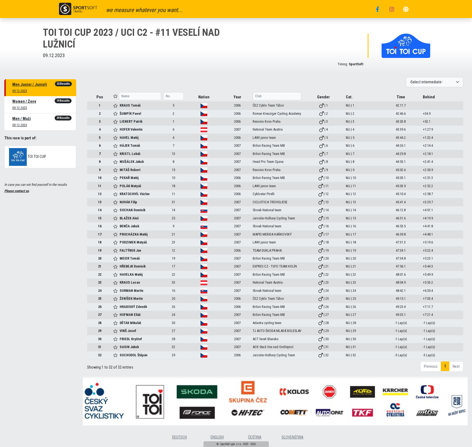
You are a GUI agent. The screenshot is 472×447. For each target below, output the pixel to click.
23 (99, 282)
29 (99, 331)
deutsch (179, 437)
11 (99, 186)
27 (99, 315)
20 (99, 258)
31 (99, 347)
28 (99, 323)
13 (99, 202)
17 (99, 234)
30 (99, 339)
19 (99, 250)
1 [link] (445, 366)
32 (99, 355)
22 (99, 274)
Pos (99, 97)
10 (99, 178)
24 (99, 291)
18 (99, 242)
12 (99, 194)
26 (99, 307)
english (217, 437)
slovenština (292, 437)
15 (99, 218)
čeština (254, 437)
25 (99, 298)
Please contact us (16, 191)
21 (99, 266)
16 (99, 226)
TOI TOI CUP (36, 157)
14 (99, 210)
